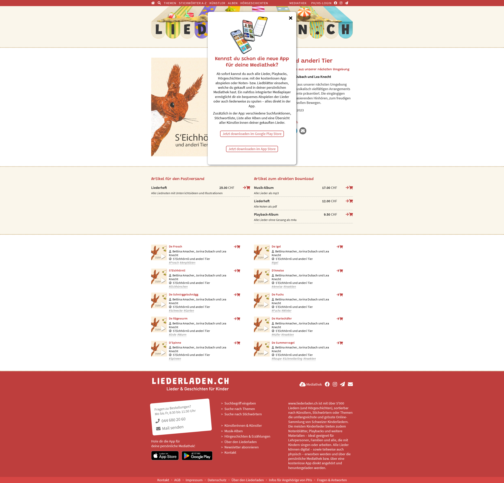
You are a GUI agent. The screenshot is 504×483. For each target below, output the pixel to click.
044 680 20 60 (173, 420)
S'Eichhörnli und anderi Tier (191, 259)
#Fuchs (276, 310)
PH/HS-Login (321, 3)
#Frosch (174, 262)
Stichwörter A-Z (193, 3)
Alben (233, 3)
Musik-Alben (233, 431)
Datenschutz (217, 480)
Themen (170, 3)
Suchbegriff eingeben (240, 403)
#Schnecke (176, 310)
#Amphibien (187, 262)
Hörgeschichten (254, 3)
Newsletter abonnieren (241, 447)
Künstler (217, 3)
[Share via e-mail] (302, 130)
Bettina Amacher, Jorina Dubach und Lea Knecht (197, 253)
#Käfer (276, 334)
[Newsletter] (346, 3)
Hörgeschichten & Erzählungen (247, 436)
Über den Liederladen (240, 442)
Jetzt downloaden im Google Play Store (252, 133)
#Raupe (277, 358)
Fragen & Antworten (332, 480)
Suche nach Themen (239, 408)
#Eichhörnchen (178, 286)
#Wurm (181, 334)
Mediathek (298, 3)
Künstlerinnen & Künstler (243, 425)
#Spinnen (175, 358)
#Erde (172, 334)
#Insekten (290, 286)
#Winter (286, 310)
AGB (177, 480)
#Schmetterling (292, 358)
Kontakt (230, 452)
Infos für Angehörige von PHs (290, 480)
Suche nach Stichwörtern (243, 414)
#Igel (275, 262)
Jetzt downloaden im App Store (252, 149)
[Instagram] (341, 3)
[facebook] (335, 3)
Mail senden (172, 427)
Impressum (194, 480)
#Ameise (277, 286)
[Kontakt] (350, 384)
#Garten (189, 310)
